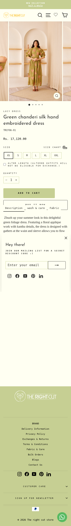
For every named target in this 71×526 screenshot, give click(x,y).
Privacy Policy (35, 434)
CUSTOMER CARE (34, 486)
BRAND (35, 423)
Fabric (54, 208)
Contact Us (35, 465)
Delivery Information (35, 429)
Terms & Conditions (35, 444)
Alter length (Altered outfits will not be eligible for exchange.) (37, 164)
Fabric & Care (36, 449)
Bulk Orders (35, 454)
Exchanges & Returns (35, 439)
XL (45, 155)
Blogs (35, 460)
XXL (56, 155)
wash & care (36, 208)
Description (13, 208)
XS (8, 155)
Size (6, 147)
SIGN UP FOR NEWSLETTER (34, 498)
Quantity (10, 173)
